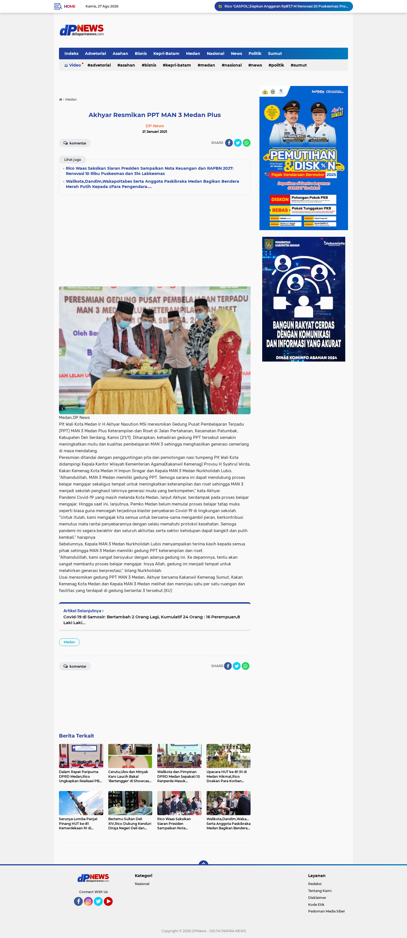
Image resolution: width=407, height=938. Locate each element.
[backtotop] (203, 865)
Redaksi (314, 884)
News (236, 53)
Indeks (71, 53)
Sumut (275, 53)
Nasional (215, 53)
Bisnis (141, 53)
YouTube (112, 908)
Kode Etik (316, 905)
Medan (193, 53)
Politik (255, 53)
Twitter (101, 908)
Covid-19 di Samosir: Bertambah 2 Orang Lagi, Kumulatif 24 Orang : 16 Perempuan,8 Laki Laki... (151, 619)
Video (75, 65)
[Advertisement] (155, 239)
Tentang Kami (319, 891)
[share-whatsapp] (247, 143)
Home (69, 6)
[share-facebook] (229, 143)
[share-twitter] (238, 143)
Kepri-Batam (166, 53)
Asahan (120, 53)
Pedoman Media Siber (326, 911)
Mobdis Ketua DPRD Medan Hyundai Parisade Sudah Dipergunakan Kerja (286, 6)
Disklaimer (317, 898)
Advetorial (95, 53)
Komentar (77, 143)
